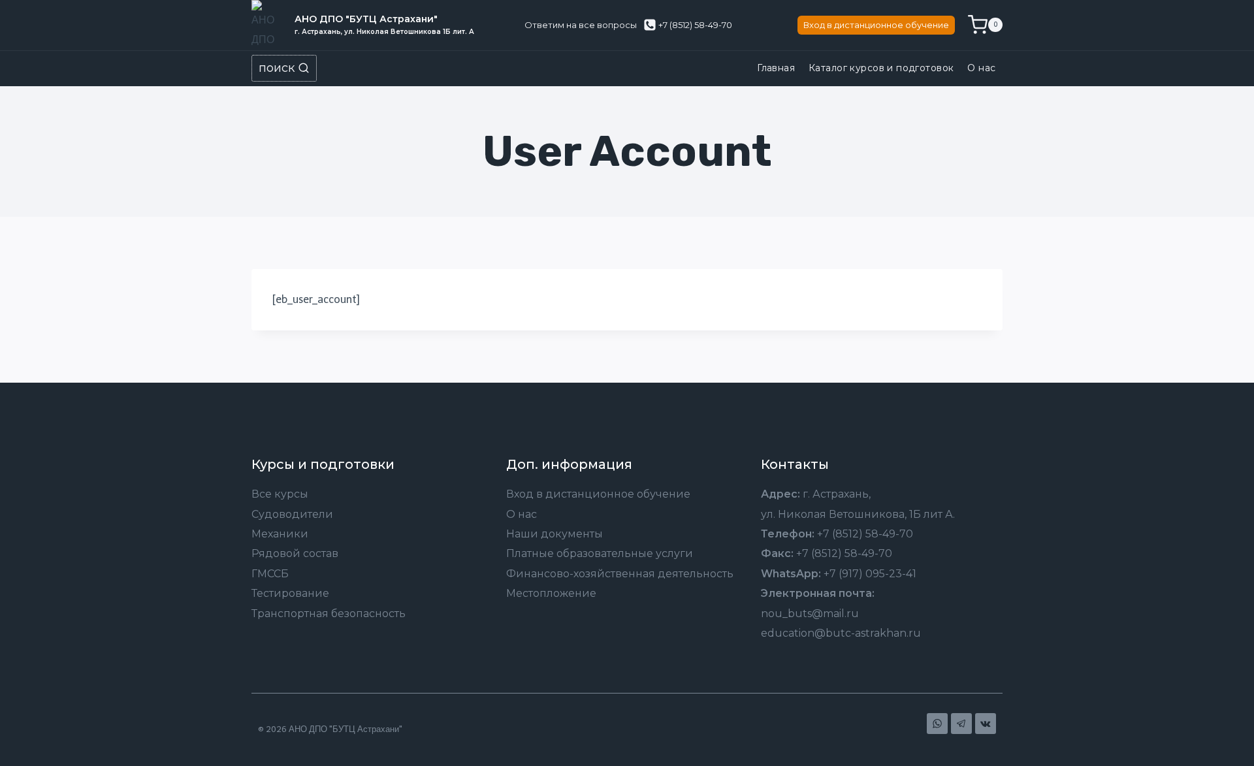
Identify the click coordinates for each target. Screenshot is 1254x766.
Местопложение (551, 593)
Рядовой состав (294, 553)
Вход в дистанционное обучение (876, 25)
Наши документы (554, 534)
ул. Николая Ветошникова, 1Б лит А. (858, 514)
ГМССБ (270, 573)
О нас (981, 68)
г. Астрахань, (837, 494)
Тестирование (290, 593)
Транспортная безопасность (328, 613)
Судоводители (292, 514)
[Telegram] (961, 723)
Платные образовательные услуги (599, 553)
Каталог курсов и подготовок (881, 68)
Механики (279, 534)
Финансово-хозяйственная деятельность (619, 573)
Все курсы (279, 494)
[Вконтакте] (985, 723)
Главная (776, 68)
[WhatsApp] (937, 723)
